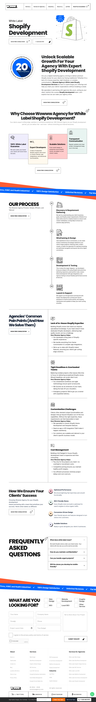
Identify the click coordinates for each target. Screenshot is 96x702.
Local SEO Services (34, 670)
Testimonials (13, 660)
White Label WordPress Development (77, 660)
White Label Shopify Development (77, 681)
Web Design (32, 657)
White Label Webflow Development (77, 674)
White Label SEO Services (75, 667)
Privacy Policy (13, 677)
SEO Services (33, 667)
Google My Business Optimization (38, 674)
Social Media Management (36, 677)
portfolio (68, 6)
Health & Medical (53, 681)
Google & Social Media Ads (36, 681)
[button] (92, 694)
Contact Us (12, 664)
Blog (11, 667)
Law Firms (51, 674)
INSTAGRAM (57, 694)
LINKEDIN (38, 694)
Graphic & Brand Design (35, 664)
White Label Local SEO (74, 670)
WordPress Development (35, 660)
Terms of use (13, 674)
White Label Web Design (74, 657)
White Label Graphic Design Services (77, 664)
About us (12, 657)
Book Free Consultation (51, 102)
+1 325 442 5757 (85, 699)
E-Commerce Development (55, 660)
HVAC (50, 677)
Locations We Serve (14, 670)
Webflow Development (54, 664)
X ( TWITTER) (18, 694)
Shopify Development (54, 667)
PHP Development (53, 657)
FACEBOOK (77, 694)
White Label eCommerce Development (78, 677)
